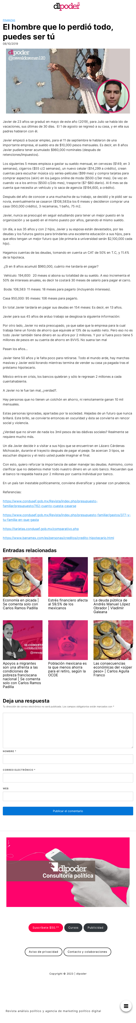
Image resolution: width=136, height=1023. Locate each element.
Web (6, 788)
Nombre (9, 751)
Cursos (73, 927)
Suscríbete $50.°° (46, 927)
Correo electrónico (19, 769)
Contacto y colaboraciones (87, 951)
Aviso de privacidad (43, 951)
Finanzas (9, 20)
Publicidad (95, 927)
